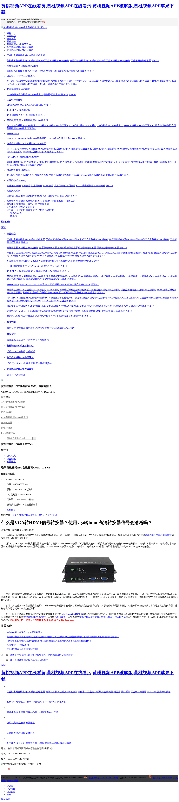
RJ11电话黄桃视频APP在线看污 (35, 148)
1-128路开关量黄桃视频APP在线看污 (25, 94)
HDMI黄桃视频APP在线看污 (137, 125)
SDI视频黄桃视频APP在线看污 (53, 125)
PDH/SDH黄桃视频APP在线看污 (23, 157)
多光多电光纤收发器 (35, 71)
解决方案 (11, 38)
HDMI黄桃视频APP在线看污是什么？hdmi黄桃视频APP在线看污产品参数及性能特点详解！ (49, 641)
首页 (9, 32)
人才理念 (11, 733)
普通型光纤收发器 (16, 71)
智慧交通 (11, 201)
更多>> (155, 60)
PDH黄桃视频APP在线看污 (14, 417)
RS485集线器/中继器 (110, 81)
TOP (9, 794)
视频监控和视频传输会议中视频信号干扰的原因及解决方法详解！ (42, 655)
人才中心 (11, 728)
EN (43, 22)
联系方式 (14, 213)
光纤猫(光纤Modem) (16, 180)
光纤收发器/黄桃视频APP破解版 (22, 66)
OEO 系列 (42, 196)
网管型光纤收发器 (55, 71)
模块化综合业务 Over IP (65, 138)
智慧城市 (20, 201)
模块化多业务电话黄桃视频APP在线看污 (43, 292)
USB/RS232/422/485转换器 (86, 81)
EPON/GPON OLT (15, 105)
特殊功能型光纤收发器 (75, 71)
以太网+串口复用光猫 (64, 185)
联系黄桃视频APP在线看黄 (20, 50)
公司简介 (11, 210)
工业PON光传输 (15, 99)
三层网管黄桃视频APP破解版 (84, 60)
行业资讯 (20, 207)
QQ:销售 (11, 788)
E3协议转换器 (55, 175)
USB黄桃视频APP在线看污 (23, 255)
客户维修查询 (42, 204)
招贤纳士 (49, 210)
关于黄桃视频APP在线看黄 (20, 47)
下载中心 (30, 204)
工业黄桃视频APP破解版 (13, 402)
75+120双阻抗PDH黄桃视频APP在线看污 (95, 162)
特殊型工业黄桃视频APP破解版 (114, 60)
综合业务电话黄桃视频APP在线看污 (98, 148)
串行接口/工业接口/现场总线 (21, 76)
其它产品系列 (13, 191)
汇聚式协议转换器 (114, 175)
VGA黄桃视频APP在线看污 (82, 125)
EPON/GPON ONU (34, 105)
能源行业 (49, 201)
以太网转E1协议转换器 (18, 175)
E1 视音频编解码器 (161, 125)
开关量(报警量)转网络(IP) (55, 94)
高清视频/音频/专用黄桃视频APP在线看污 (27, 120)
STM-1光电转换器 (85, 185)
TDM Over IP (13, 133)
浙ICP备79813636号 (162, 777)
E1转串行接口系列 (39, 175)
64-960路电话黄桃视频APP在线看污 (134, 148)
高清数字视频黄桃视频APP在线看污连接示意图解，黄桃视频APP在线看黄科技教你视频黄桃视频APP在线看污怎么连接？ (63, 637)
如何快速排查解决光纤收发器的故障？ (24, 632)
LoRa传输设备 (30, 115)
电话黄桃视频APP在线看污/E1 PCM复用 (26, 143)
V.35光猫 (26, 185)
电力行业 (39, 201)
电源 (62, 196)
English (5, 221)
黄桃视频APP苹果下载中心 (20, 44)
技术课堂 (20, 204)
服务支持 (11, 41)
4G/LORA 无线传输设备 (18, 110)
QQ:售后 (11, 791)
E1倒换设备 (53, 196)
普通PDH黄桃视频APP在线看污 (22, 162)
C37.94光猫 (99, 185)
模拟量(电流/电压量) (40, 81)
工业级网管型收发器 (141, 60)
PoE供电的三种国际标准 (18, 645)
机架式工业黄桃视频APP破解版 (53, 60)
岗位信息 (30, 733)
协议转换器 (6, 428)
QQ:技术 (11, 786)
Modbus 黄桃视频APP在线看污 (55, 84)
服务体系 (11, 204)
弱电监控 (58, 201)
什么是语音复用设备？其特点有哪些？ (29, 660)
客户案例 (39, 210)
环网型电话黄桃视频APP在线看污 (39, 151)
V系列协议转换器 (71, 175)
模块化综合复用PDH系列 (28, 300)
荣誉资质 (30, 210)
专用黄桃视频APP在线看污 (55, 279)
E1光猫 (10, 185)
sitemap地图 (12, 780)
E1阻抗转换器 (13, 196)
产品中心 (11, 35)
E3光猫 (17, 185)
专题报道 (30, 207)
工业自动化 (69, 201)
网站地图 (5, 799)
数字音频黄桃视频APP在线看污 (22, 125)
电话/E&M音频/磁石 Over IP (40, 138)
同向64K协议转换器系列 (93, 175)
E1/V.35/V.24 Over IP (16, 138)
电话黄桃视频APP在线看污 (14, 407)
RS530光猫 (48, 185)
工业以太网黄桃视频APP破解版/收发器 (26, 55)
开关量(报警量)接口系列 (18, 89)
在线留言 (11, 510)
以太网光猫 (36, 185)
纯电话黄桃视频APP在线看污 (65, 148)
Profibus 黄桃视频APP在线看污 (25, 84)
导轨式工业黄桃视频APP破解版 (22, 60)
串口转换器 (6, 412)
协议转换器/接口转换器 (18, 170)
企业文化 (20, 210)
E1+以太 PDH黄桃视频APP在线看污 (56, 162)
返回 (3, 665)
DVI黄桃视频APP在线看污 (110, 125)
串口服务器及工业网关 (62, 81)
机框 (23, 196)
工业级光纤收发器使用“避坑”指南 (22, 649)
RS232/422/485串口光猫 (18, 81)
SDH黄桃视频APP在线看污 (23, 165)
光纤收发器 (6, 422)
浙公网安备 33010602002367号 (103, 777)
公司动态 (11, 207)
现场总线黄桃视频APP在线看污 (136, 81)
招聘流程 (20, 733)
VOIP (67, 196)
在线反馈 (20, 375)
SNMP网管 (31, 196)
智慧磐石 (30, 201)
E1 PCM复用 (13, 148)
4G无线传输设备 (15, 115)
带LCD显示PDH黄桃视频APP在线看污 (134, 162)
